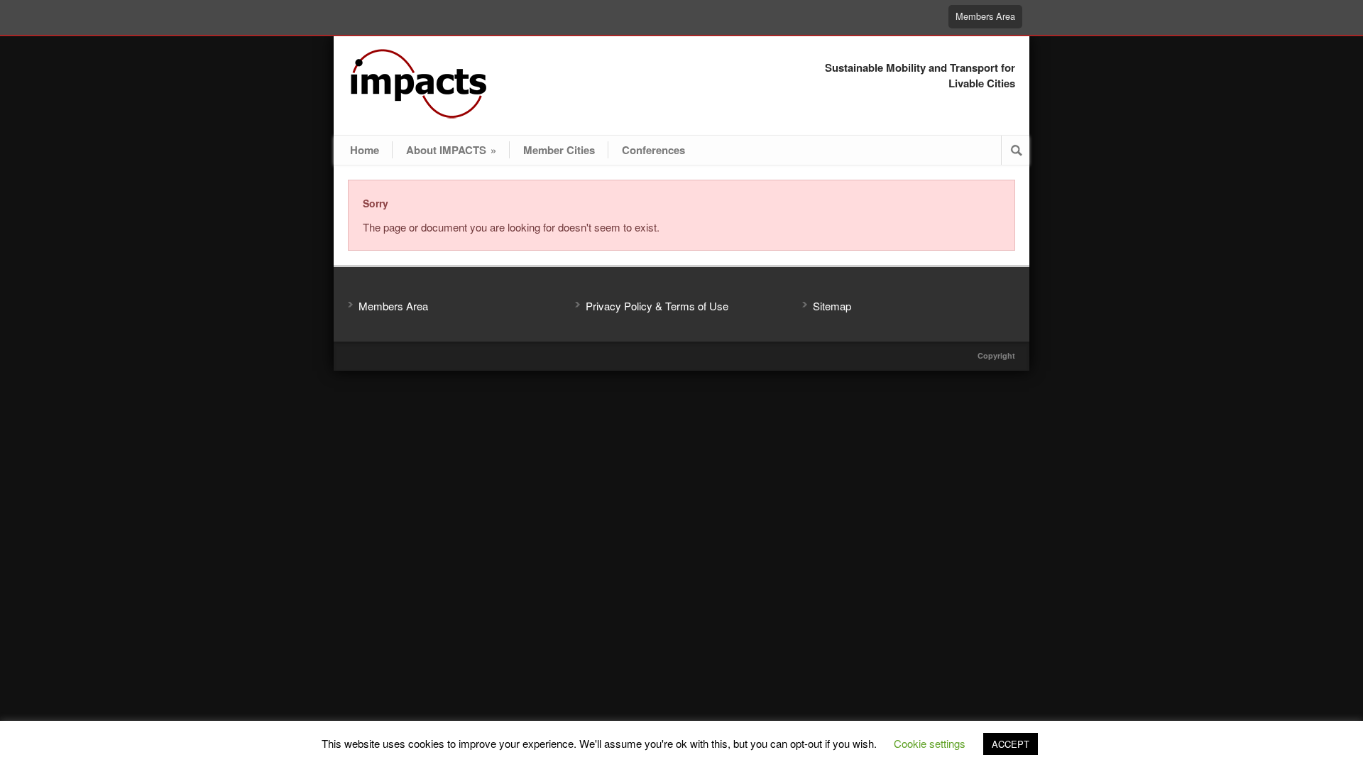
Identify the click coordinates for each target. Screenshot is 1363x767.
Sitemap (832, 305)
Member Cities (559, 150)
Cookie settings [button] (929, 743)
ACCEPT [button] (1010, 744)
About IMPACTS (451, 150)
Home (364, 150)
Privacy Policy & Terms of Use (657, 305)
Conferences (653, 150)
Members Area (985, 16)
